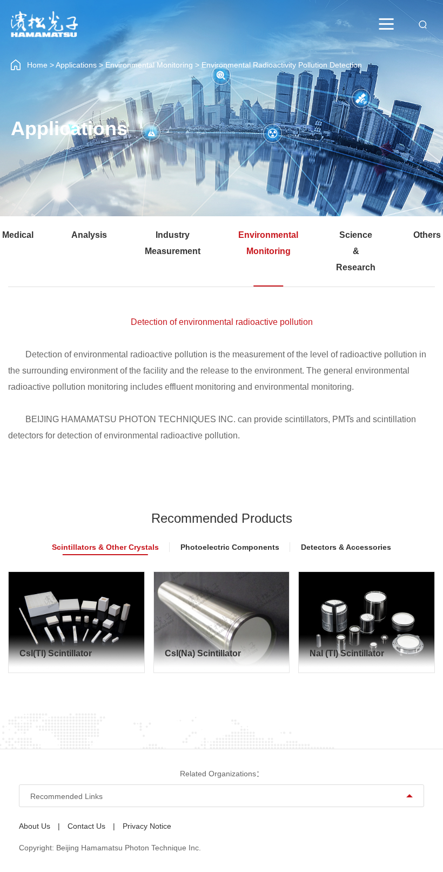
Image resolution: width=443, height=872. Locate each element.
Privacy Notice (147, 826)
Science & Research (355, 251)
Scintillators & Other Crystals (105, 547)
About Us (34, 826)
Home (37, 65)
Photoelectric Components (229, 547)
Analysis (89, 234)
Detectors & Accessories (346, 547)
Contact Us (86, 826)
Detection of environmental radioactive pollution (222, 322)
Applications (76, 65)
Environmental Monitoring (149, 65)
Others (427, 234)
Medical (17, 234)
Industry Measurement (172, 243)
